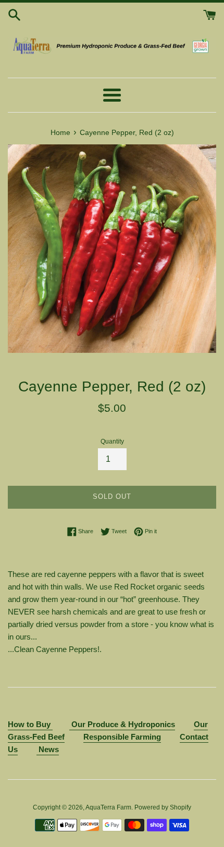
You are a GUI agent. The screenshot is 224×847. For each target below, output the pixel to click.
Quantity (112, 441)
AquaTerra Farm (108, 807)
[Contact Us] (70, 725)
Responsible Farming (122, 736)
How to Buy (30, 724)
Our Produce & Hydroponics (123, 724)
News (47, 749)
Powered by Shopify (162, 807)
